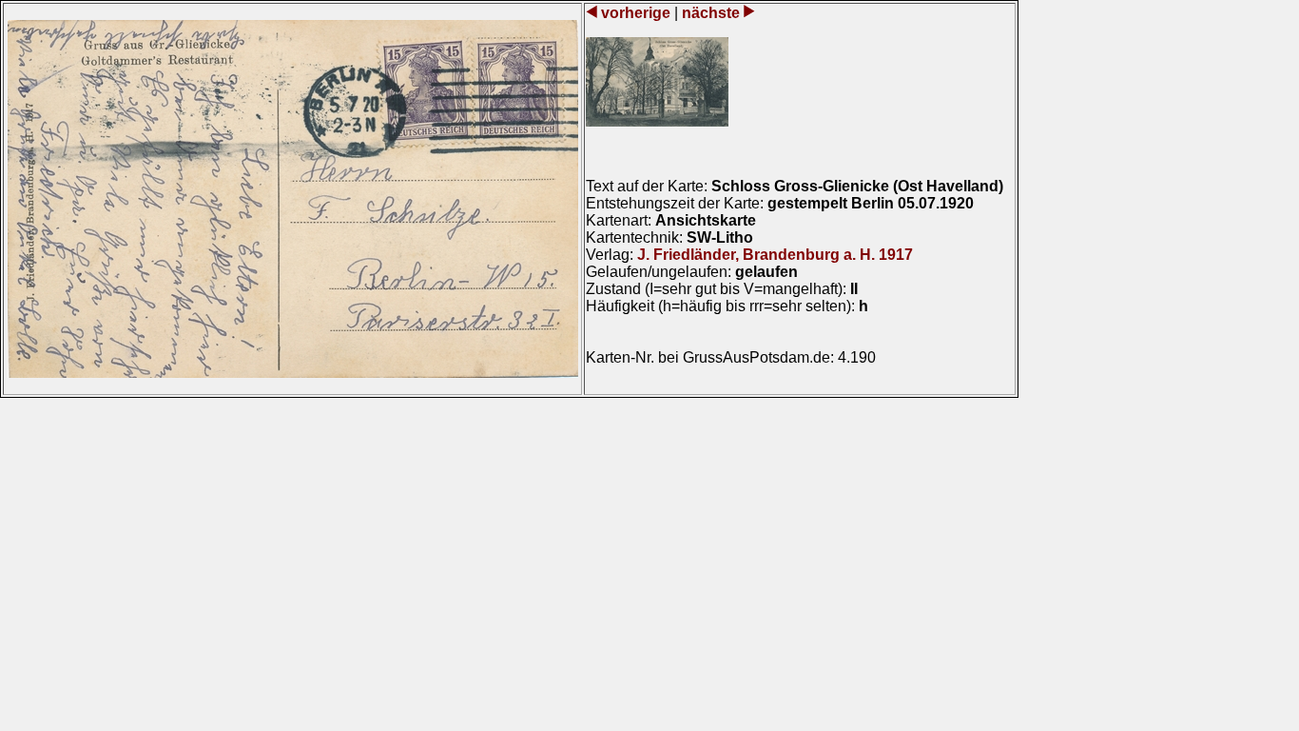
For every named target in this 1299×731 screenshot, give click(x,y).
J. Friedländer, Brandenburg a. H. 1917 (775, 255)
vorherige (635, 13)
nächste (711, 13)
